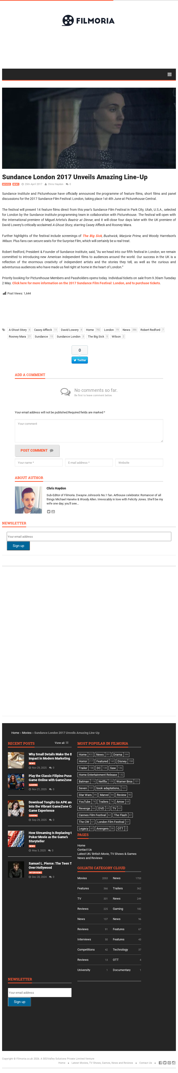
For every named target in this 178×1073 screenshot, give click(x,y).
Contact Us (84, 849)
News (16, 184)
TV (79, 898)
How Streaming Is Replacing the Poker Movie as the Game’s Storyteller (52, 837)
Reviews (83, 908)
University (83, 969)
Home (15, 732)
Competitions (86, 949)
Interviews (35, 873)
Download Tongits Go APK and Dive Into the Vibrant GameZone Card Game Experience (54, 806)
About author (29, 478)
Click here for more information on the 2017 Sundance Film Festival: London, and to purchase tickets (86, 283)
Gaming (33, 785)
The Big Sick (92, 236)
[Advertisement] (89, 47)
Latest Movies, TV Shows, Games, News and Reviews (102, 1062)
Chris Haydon (55, 184)
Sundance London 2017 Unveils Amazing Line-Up (75, 177)
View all (59, 742)
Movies (6, 184)
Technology (120, 949)
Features (83, 888)
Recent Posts (21, 744)
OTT (116, 959)
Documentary (121, 969)
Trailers (118, 888)
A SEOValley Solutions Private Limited (63, 1058)
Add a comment (30, 375)
